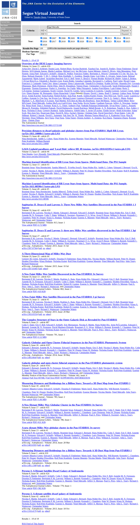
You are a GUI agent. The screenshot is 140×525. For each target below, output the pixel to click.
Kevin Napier (89, 103)
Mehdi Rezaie (95, 108)
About (3, 39)
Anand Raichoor (80, 108)
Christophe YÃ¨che (117, 73)
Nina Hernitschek (29, 139)
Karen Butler (68, 81)
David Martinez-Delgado (63, 327)
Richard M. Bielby (113, 78)
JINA (2, 50)
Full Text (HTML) (38, 378)
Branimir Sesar (28, 167)
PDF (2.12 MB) (40, 337)
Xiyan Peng (114, 105)
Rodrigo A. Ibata (67, 279)
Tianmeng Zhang (120, 118)
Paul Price (120, 261)
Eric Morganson (71, 325)
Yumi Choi (47, 83)
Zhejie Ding (52, 86)
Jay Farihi (71, 88)
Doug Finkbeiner (123, 69)
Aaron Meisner (94, 71)
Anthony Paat (74, 105)
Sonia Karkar (47, 96)
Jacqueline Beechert (54, 78)
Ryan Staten (120, 113)
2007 (54, 38)
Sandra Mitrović (59, 191)
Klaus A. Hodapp (54, 218)
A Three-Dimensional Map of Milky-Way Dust (46, 253)
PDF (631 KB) (39, 422)
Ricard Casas (129, 81)
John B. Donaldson (67, 86)
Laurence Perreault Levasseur (89, 98)
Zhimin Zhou (34, 120)
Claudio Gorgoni (111, 91)
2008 (63, 38)
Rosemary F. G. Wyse (85, 215)
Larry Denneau (98, 412)
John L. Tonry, (60, 173)
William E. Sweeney (66, 215)
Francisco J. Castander (31, 83)
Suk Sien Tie (68, 115)
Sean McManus (102, 101)
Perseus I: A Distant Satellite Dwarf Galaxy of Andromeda (53, 471)
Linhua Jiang (125, 93)
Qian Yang (59, 118)
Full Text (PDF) (53, 378)
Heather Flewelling (103, 171)
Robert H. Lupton (71, 284)
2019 (72, 41)
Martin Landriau (55, 71)
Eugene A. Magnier (30, 173)
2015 (128, 38)
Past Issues (4, 25)
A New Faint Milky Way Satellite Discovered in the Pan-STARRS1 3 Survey (62, 274)
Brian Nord (31, 105)
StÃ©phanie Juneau (38, 71)
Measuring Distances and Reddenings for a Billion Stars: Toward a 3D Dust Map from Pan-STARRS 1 (76, 383)
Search (3, 29)
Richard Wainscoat (106, 139)
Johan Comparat (60, 83)
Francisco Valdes (81, 73)
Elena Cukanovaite (76, 83)
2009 (72, 38)
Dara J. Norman (44, 105)
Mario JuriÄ (86, 389)
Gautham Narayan (104, 103)
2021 (91, 41)
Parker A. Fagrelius (57, 88)
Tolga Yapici (70, 118)
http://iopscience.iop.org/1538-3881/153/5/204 (42, 178)
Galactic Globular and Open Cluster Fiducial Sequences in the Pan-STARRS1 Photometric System (74, 342)
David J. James (97, 93)
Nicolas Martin (98, 259)
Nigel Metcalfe (38, 103)
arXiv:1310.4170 (29, 511)
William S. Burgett (71, 171)
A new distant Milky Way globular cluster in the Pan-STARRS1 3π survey (61, 427)
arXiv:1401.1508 (29, 465)
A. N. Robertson (109, 108)
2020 (82, 41)
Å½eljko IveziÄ (75, 167)
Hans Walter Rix (99, 455)
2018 (63, 41)
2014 (118, 38)
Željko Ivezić (72, 191)
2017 (54, 41)
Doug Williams (37, 118)
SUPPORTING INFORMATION (75, 378)
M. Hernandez (46, 93)
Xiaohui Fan (93, 69)
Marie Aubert (39, 78)
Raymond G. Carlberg (102, 81)
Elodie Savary (109, 110)
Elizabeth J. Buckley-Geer (50, 81)
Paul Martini (60, 101)
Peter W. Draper (87, 171)
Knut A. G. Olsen (59, 105)
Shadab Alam (89, 76)
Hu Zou (130, 73)
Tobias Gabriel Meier (119, 101)
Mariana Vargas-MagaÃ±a (96, 115)
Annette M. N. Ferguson (32, 215)
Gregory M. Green (30, 259)
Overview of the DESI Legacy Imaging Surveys (47, 63)
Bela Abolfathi (64, 76)
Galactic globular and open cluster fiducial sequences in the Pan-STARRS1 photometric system (72, 363)
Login (3, 64)
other (48, 248)
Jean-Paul (72, 96)
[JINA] (9, 18)
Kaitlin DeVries (111, 83)
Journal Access (6, 32)
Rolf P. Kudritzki (131, 171)
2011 (91, 38)
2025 (128, 41)
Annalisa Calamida (83, 81)
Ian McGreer (81, 71)
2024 (118, 41)
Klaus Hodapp (46, 261)
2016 (45, 41)
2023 (109, 41)
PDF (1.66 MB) (40, 399)
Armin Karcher (34, 96)
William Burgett (43, 141)
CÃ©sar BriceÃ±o (30, 81)
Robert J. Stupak (37, 115)
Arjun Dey (26, 69)
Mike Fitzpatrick (84, 88)
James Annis (121, 76)
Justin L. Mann (119, 98)
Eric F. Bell (69, 78)
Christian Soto (91, 113)
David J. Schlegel (39, 69)
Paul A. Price (97, 330)
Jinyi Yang (49, 118)
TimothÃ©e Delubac (94, 83)
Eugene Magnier (76, 139)
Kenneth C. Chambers (102, 281)
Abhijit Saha (79, 110)
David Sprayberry (105, 113)
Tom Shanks (27, 154)
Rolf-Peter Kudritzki (53, 284)
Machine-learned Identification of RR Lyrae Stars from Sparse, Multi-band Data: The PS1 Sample (74, 162)
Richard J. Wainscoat (101, 243)
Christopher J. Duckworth (100, 86)
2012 (100, 38)
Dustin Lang (53, 69)
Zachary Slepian (77, 113)
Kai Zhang (107, 118)
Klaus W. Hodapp (36, 330)
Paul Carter (117, 81)
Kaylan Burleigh (80, 69)
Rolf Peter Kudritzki (76, 261)
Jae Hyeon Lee (55, 98)
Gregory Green (126, 91)
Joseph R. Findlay (107, 69)
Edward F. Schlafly (48, 73)
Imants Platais (85, 347)
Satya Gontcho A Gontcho (91, 91)
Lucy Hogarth (40, 154)
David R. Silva (62, 113)
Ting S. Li (107, 98)
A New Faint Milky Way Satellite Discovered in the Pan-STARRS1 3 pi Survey (63, 297)
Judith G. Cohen (45, 139)
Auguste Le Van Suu (38, 98)
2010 (82, 38)
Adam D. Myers (108, 71)
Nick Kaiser (117, 171)
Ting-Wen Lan (110, 96)
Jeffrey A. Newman (121, 103)
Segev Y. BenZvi (82, 78)
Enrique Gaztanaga (41, 91)
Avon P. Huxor (102, 215)
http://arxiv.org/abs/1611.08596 (35, 199)
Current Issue (5, 22)
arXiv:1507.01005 (30, 268)
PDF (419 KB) (39, 291)
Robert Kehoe (60, 96)
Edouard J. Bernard (122, 167)
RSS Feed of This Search (33, 524)
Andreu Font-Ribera (100, 88)
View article (27, 225)
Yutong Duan (82, 86)
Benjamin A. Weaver (99, 73)
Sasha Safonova (66, 110)
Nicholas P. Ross (34, 110)
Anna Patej (34, 73)
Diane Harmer (33, 93)
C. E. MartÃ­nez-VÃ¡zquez (42, 101)
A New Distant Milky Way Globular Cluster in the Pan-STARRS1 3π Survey (62, 404)
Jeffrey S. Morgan (119, 284)
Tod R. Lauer (123, 96)
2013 (109, 38)
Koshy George (56, 91)
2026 (45, 45)
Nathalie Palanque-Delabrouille (94, 105)
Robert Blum (66, 69)
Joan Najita (78, 103)
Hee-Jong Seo (33, 113)
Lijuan (72, 93)
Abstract (25, 378)
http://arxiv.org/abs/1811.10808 (35, 143)
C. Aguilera (77, 76)
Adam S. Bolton (129, 78)
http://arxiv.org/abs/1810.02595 (35, 156)
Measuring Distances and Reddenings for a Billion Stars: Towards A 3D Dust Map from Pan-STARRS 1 (77, 450)
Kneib (79, 96)
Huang (87, 93)
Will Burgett (114, 389)
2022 (100, 41)
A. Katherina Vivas (117, 115)
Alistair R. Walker (65, 73)
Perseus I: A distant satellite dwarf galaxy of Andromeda (52, 493)
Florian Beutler (97, 78)
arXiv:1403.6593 (29, 445)
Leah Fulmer (115, 88)
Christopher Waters (124, 139)
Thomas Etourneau (40, 88)
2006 (45, 38)
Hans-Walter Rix (60, 139)
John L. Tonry (60, 196)
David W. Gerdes (71, 91)
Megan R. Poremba (30, 108)
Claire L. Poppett (128, 105)
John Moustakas (124, 71)
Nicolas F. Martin (36, 171)
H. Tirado (79, 115)
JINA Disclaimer (6, 57)
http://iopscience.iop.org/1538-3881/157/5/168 (42, 125)
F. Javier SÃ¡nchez (94, 110)
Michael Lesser (69, 98)
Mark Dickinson (39, 86)
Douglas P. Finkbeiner (66, 259)
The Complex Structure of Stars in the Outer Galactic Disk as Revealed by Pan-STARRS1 (69, 319)
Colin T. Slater (50, 215)
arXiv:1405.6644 (29, 357)
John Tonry (130, 261)
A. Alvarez (110, 76)
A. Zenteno (97, 118)
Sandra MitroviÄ (59, 167)
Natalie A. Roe (123, 108)
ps (44, 248)
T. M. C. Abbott (50, 76)
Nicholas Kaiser (70, 218)
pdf (40, 248)
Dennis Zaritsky (84, 118)
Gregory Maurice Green (32, 389)
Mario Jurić (86, 455)
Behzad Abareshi (35, 76)
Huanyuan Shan (48, 113)
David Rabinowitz (64, 108)
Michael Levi (69, 71)
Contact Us (4, 43)
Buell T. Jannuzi (112, 93)
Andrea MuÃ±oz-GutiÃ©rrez (59, 103)
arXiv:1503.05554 (30, 314)
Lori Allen (100, 76)
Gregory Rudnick (50, 110)
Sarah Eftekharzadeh (121, 86)
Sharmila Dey (125, 83)
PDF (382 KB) (39, 488)
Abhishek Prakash (47, 108)
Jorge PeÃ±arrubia (119, 325)
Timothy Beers (39, 17)
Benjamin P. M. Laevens (32, 213)
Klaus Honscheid (60, 93)
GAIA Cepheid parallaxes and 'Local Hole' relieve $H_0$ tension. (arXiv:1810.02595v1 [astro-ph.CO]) (76, 149)
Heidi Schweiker (123, 110)
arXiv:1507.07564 (30, 248)
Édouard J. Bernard (99, 302)
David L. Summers (54, 115)
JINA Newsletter (6, 54)
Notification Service (7, 36)
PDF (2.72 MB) (40, 225)
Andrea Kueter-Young (93, 96)
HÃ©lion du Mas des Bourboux (81, 101)
